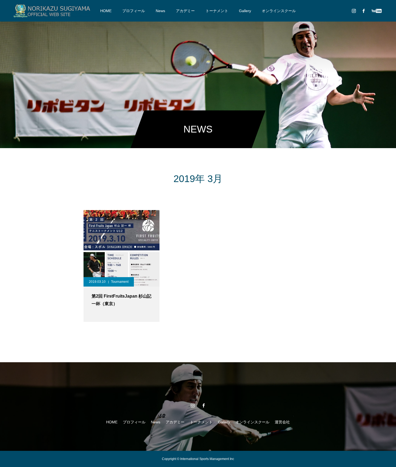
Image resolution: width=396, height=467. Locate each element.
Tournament (119, 282)
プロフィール (133, 11)
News (160, 11)
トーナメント (217, 11)
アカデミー (185, 11)
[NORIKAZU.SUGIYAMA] (51, 11)
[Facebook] (363, 10)
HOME (106, 11)
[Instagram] (353, 10)
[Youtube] (376, 10)
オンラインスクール (279, 11)
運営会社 (282, 422)
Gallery (245, 11)
